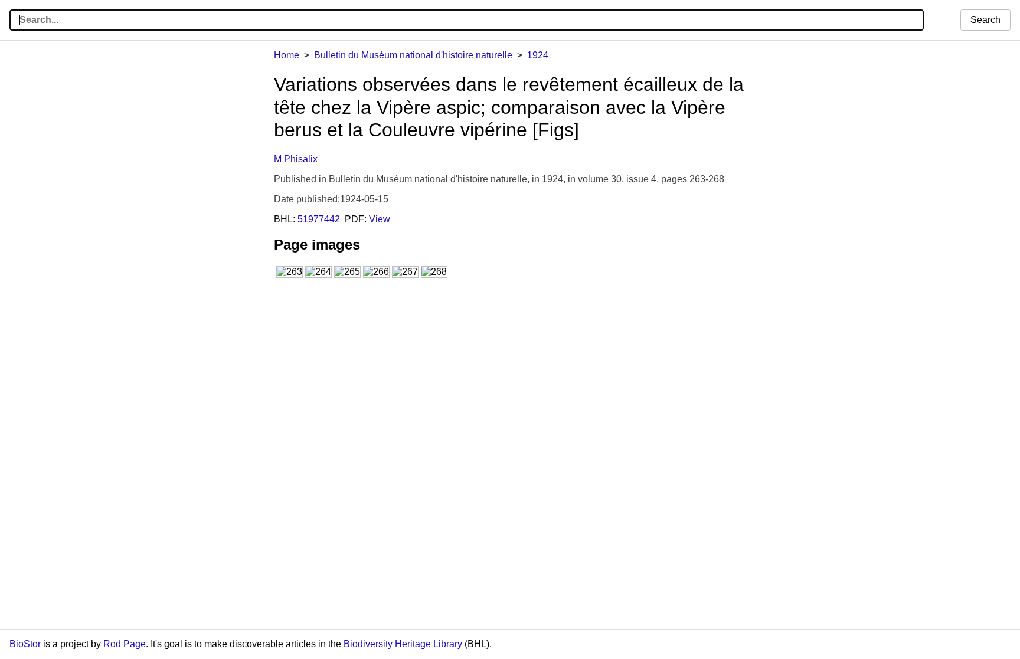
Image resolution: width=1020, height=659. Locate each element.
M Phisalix (296, 159)
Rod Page (124, 644)
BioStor (25, 644)
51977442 (319, 219)
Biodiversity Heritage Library (403, 644)
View (379, 219)
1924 (537, 55)
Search (985, 20)
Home (286, 55)
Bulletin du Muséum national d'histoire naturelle (413, 55)
